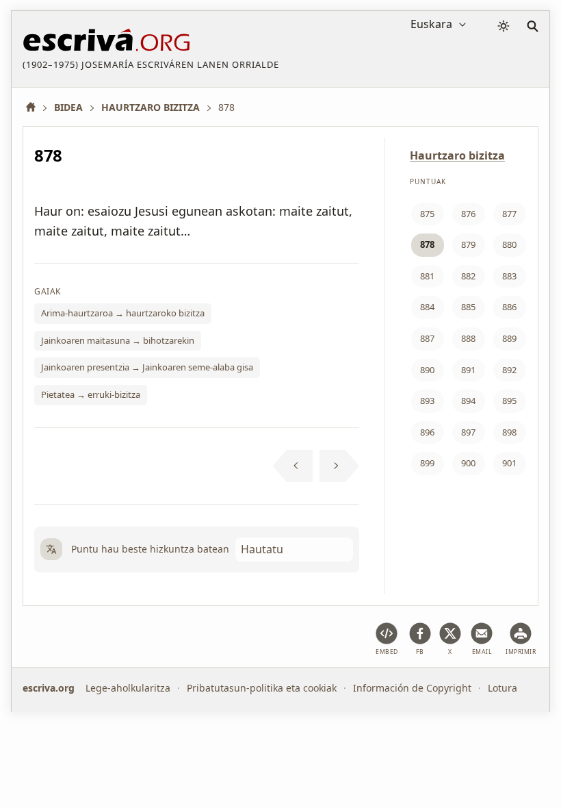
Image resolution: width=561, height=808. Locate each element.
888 (468, 338)
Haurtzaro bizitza (457, 155)
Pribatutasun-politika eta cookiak (262, 687)
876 (468, 213)
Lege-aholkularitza (128, 687)
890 (427, 370)
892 (509, 370)
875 (427, 213)
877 (509, 213)
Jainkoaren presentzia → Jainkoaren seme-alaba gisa (147, 367)
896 (427, 432)
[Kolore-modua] (503, 26)
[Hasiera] (36, 107)
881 (427, 276)
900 (468, 463)
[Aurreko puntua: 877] (292, 466)
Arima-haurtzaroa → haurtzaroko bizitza (123, 313)
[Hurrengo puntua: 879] (339, 466)
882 (468, 276)
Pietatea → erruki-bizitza (90, 394)
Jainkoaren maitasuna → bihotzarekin (117, 340)
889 (509, 338)
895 (509, 400)
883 (509, 276)
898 (509, 432)
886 (509, 307)
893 (427, 400)
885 (468, 307)
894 (468, 400)
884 (427, 307)
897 (468, 432)
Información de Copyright (412, 687)
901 (509, 463)
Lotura (502, 687)
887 (427, 338)
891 (468, 370)
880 (509, 244)
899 (427, 463)
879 (468, 244)
